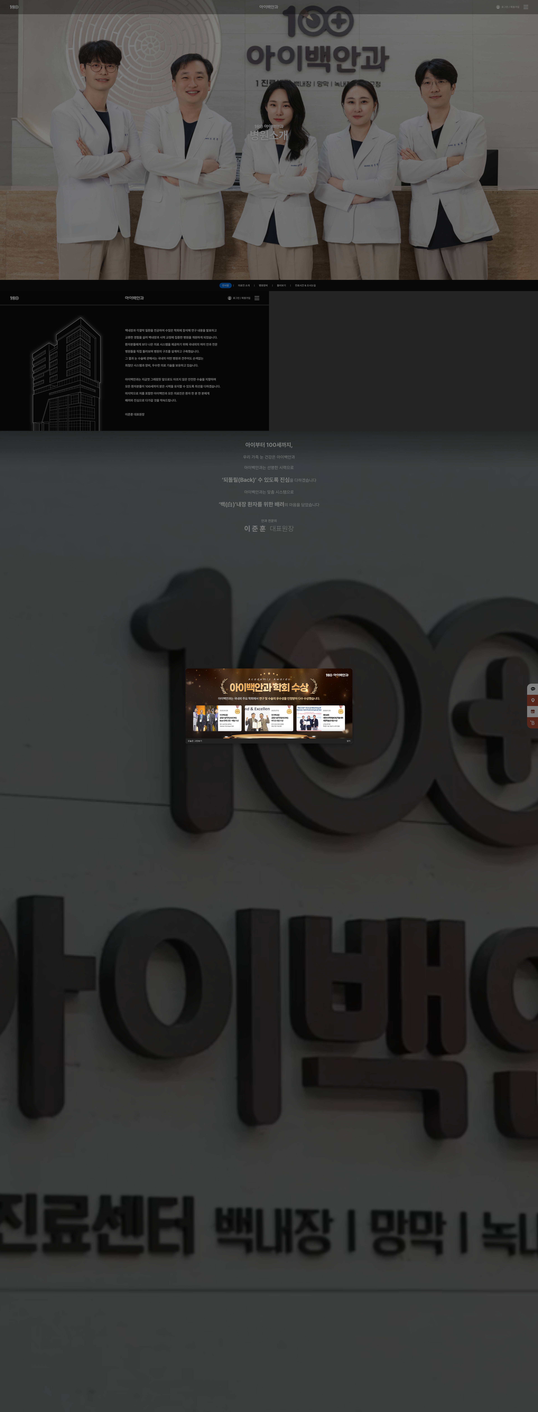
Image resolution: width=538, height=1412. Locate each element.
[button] (269, 703)
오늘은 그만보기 (195, 741)
